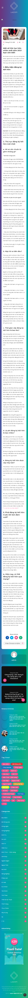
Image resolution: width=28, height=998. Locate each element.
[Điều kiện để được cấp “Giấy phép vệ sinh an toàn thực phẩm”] (5, 741)
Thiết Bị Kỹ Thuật (8, 794)
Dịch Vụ (13, 770)
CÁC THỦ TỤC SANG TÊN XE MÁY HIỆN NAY (16, 733)
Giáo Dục (6, 774)
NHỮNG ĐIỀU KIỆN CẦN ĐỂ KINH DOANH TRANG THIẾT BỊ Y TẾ (17, 750)
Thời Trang (6, 797)
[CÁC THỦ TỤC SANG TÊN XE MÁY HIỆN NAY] (5, 733)
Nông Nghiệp (18, 784)
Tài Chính (6, 800)
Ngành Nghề (7, 784)
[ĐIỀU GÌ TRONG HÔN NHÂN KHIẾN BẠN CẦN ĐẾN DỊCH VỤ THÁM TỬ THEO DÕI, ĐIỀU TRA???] (5, 717)
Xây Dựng (21, 800)
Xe (13, 800)
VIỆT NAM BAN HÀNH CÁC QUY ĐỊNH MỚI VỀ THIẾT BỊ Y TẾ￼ (17, 726)
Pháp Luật (14, 787)
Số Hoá (5, 790)
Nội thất (5, 787)
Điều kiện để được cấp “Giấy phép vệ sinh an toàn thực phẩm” (16, 742)
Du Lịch (5, 770)
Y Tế (4, 804)
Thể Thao (20, 794)
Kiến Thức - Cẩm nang (10, 777)
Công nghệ (18, 767)
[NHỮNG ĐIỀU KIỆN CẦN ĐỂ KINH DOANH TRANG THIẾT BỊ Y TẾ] (5, 749)
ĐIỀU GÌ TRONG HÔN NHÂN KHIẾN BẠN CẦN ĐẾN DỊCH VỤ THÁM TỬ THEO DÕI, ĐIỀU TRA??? (17, 718)
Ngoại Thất (15, 780)
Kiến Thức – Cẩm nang (9, 852)
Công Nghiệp (7, 767)
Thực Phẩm (17, 797)
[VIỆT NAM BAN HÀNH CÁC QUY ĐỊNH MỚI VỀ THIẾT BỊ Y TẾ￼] (5, 726)
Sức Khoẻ (14, 790)
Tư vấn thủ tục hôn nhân (11, 508)
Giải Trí (14, 774)
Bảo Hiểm (6, 764)
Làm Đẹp (6, 780)
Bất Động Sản (16, 764)
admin (14, 660)
